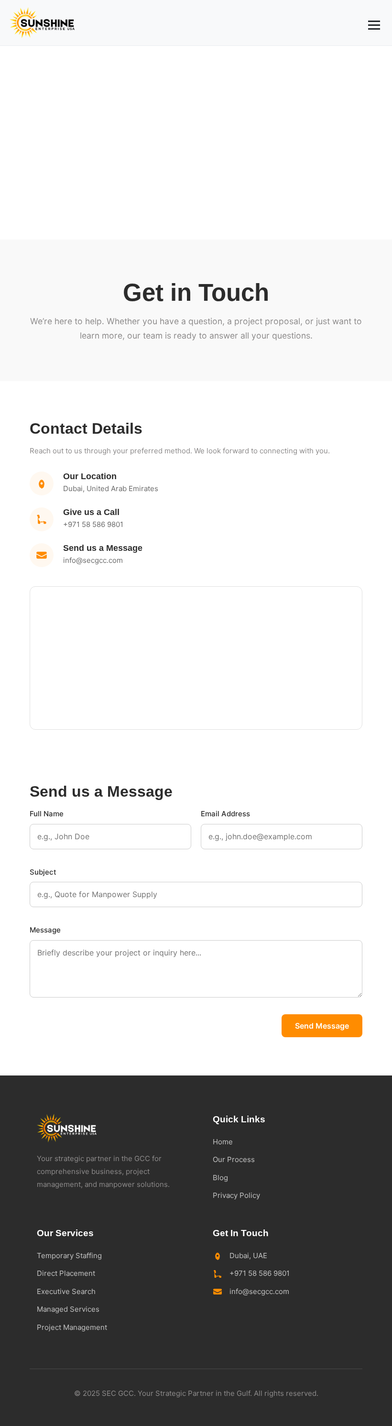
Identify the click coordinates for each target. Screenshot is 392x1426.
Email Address (225, 813)
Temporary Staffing (69, 1255)
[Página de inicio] (42, 22)
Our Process (234, 1159)
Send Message (322, 1026)
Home (223, 1141)
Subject (43, 872)
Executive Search (66, 1291)
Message (45, 929)
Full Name (47, 813)
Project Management (72, 1327)
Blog (220, 1177)
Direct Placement (66, 1273)
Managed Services (68, 1309)
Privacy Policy (236, 1195)
